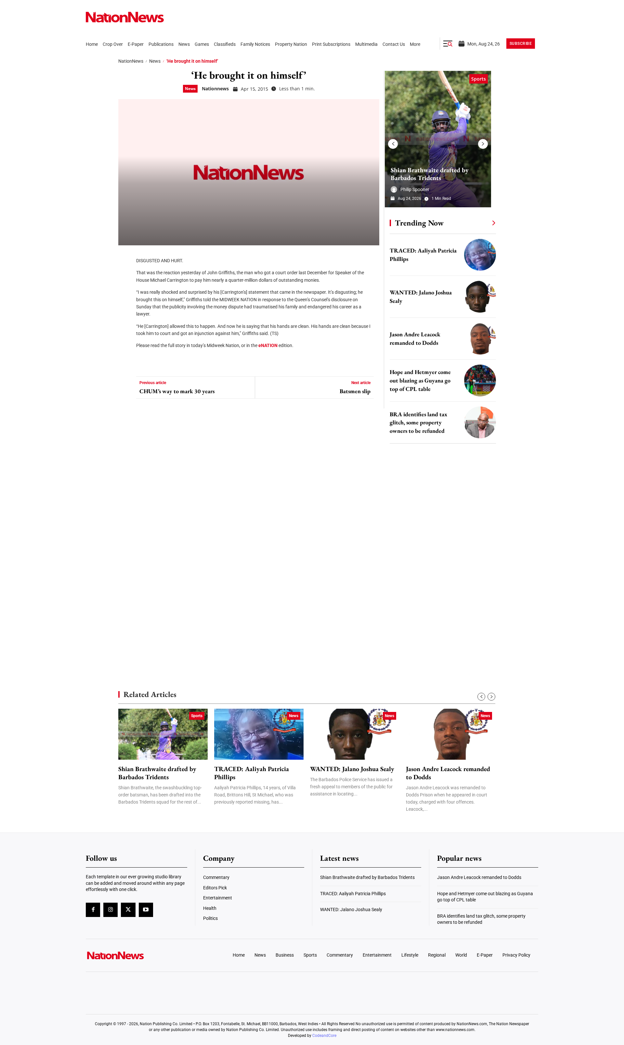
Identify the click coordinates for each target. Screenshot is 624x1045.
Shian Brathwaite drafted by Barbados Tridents (430, 174)
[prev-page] (393, 144)
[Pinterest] (125, 295)
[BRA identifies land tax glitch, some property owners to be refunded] (480, 422)
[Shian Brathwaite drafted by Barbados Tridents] (438, 139)
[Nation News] (125, 17)
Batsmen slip (355, 391)
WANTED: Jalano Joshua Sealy (352, 769)
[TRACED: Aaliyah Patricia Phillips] (480, 255)
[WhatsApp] (125, 315)
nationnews (215, 88)
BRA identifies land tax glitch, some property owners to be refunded (418, 422)
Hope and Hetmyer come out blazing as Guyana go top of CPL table (420, 380)
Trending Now (419, 223)
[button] (448, 43)
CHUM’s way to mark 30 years (176, 391)
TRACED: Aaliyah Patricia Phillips (251, 773)
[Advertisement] (440, 614)
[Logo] (138, 955)
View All (481, 222)
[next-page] (483, 144)
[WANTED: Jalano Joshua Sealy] (480, 297)
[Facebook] (125, 256)
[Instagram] (110, 910)
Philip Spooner (414, 189)
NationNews (130, 61)
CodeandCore (324, 1035)
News (155, 61)
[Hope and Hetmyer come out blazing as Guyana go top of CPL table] (480, 380)
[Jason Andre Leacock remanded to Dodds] (480, 339)
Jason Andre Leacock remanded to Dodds (448, 773)
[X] (125, 276)
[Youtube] (146, 910)
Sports (478, 79)
